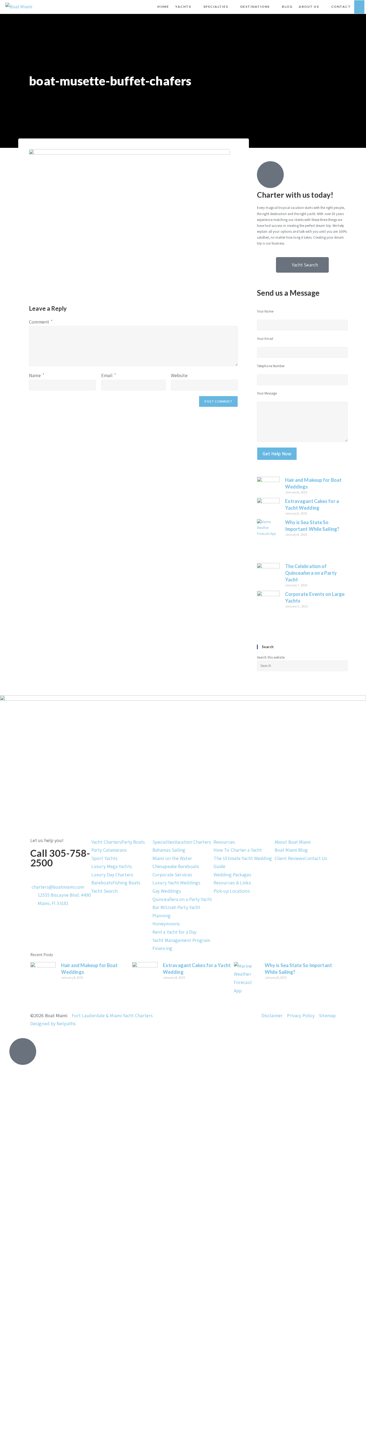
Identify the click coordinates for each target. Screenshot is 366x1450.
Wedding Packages (233, 874)
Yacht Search (104, 891)
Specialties (163, 842)
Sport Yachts (104, 858)
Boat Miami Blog (291, 850)
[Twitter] (51, 924)
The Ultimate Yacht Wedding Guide (243, 862)
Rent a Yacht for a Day (174, 932)
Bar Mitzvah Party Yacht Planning (176, 911)
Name (36, 375)
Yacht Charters (106, 842)
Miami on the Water (172, 858)
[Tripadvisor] (80, 941)
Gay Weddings (166, 891)
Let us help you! (47, 840)
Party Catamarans (109, 850)
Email (108, 375)
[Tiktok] (66, 924)
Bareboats (102, 883)
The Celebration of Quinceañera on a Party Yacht (311, 573)
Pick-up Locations (232, 891)
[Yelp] (66, 941)
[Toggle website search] (359, 7)
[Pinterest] (80, 924)
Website (179, 375)
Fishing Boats (126, 883)
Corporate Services (172, 874)
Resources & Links (232, 883)
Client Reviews (289, 858)
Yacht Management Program (181, 940)
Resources (224, 842)
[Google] (37, 941)
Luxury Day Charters (112, 874)
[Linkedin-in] (51, 941)
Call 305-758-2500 (60, 858)
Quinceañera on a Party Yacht (182, 899)
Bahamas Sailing (169, 850)
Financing (162, 948)
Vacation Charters (193, 842)
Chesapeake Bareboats (175, 866)
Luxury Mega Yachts (111, 866)
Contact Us (315, 858)
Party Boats (133, 842)
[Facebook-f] (37, 924)
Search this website (271, 657)
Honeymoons (166, 924)
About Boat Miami (293, 842)
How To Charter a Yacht (238, 850)
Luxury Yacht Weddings (176, 883)
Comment (41, 322)
